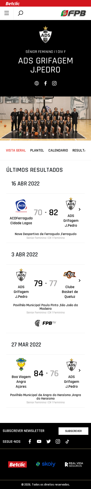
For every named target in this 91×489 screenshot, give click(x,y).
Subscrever (73, 431)
